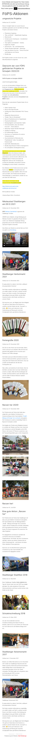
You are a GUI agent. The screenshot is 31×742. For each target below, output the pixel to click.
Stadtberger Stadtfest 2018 (14, 575)
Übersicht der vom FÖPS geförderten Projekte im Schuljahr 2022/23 (13, 68)
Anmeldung (13, 230)
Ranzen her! (7, 503)
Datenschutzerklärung (24, 8)
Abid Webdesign (22, 736)
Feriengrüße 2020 (10, 340)
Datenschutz (19, 734)
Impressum (11, 734)
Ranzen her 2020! (10, 405)
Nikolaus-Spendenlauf (11, 211)
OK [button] (15, 8)
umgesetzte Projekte (11, 18)
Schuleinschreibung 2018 (13, 613)
